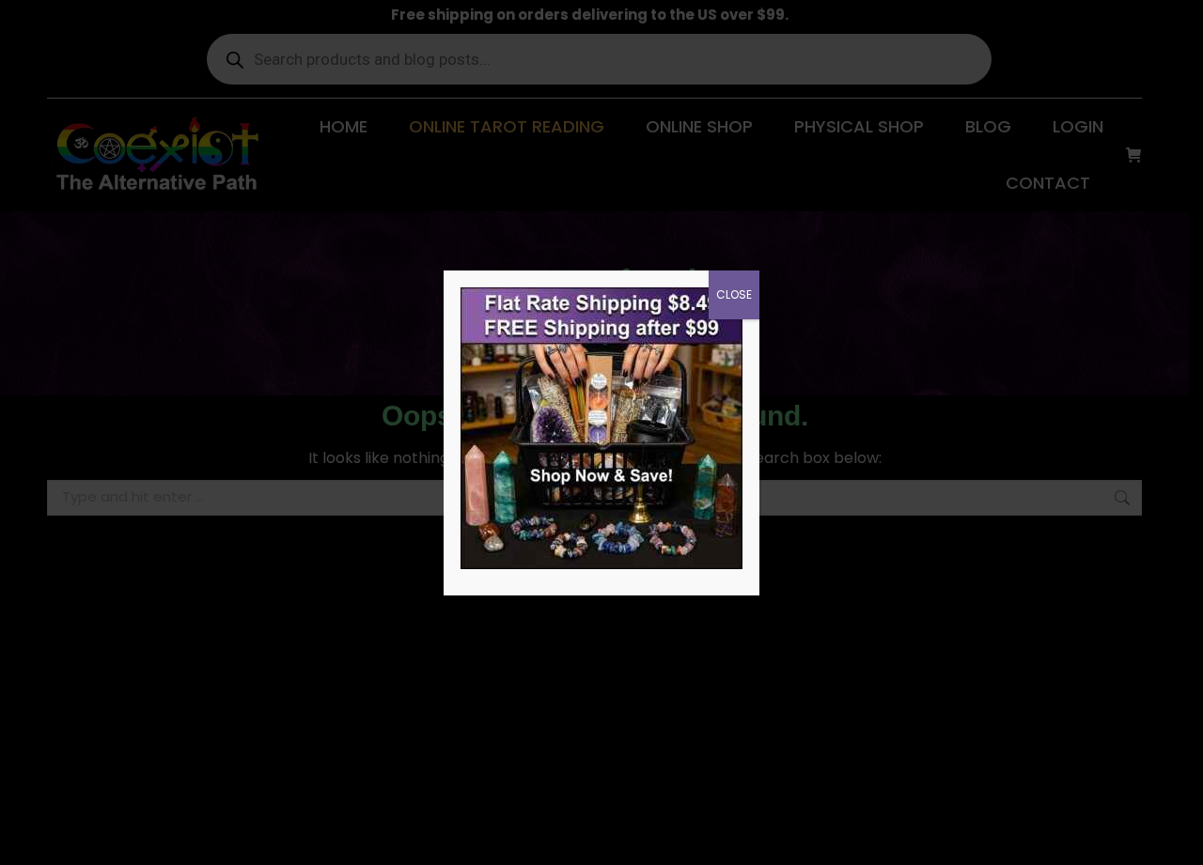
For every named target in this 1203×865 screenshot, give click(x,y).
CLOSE (734, 294)
